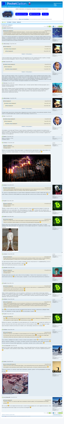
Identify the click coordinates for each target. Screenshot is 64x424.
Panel (5, 46)
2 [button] (52, 26)
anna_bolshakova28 (7, 364)
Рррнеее (5, 145)
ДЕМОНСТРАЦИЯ (22, 14)
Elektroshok (6, 30)
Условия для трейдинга (6, 25)
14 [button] (57, 26)
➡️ (19, 22)
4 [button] (54, 26)
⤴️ (9, 22)
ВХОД (45, 14)
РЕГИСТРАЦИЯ (35, 14)
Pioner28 (5, 256)
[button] (47, 26)
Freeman (5, 400)
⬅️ (14, 22)
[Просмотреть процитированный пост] (12, 30)
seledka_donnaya (8, 48)
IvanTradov (6, 219)
